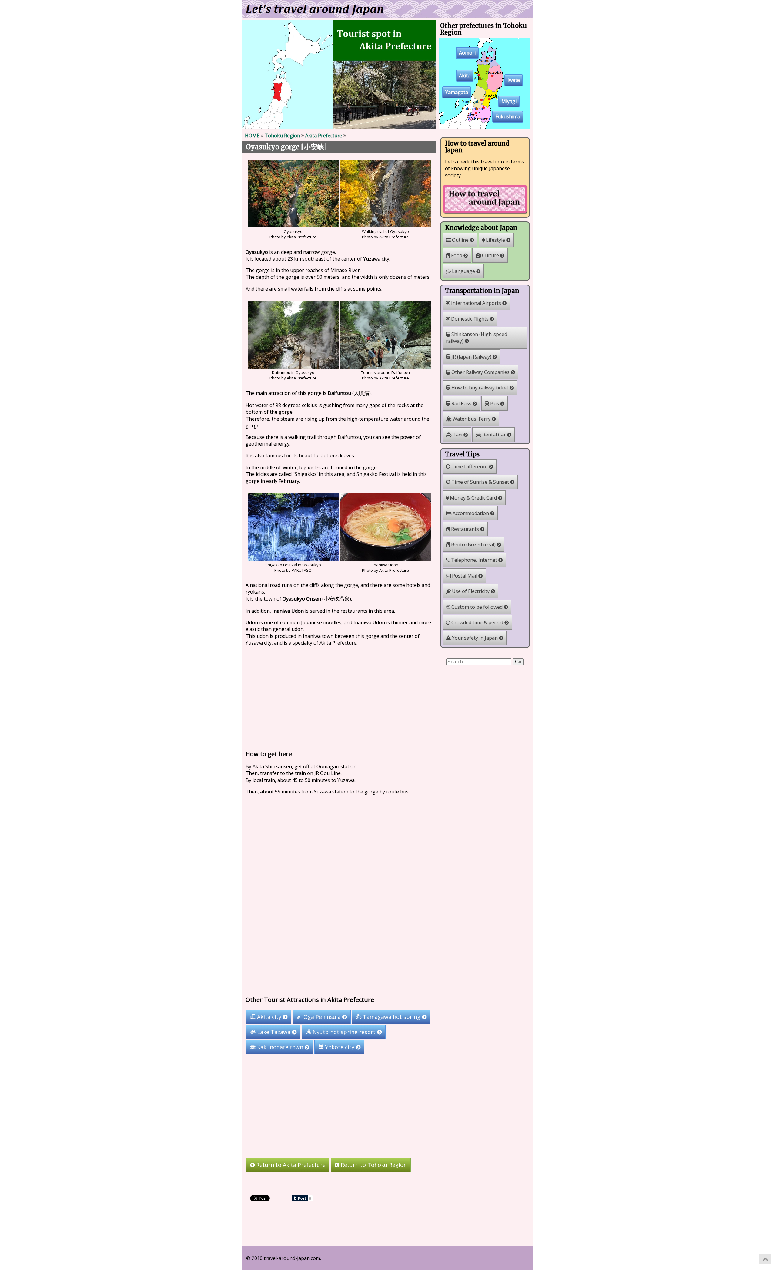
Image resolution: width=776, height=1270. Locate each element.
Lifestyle (495, 240)
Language (463, 271)
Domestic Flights (470, 318)
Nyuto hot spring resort (344, 1032)
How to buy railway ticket (480, 387)
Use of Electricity (471, 591)
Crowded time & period (477, 622)
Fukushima (507, 116)
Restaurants (465, 529)
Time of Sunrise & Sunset (480, 482)
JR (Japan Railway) (471, 356)
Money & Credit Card (473, 497)
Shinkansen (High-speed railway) (476, 337)
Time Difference (469, 466)
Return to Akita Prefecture (290, 1164)
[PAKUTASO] (293, 559)
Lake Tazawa (274, 1032)
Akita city (269, 1016)
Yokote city (340, 1047)
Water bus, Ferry (471, 419)
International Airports (476, 303)
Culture (490, 255)
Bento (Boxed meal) (473, 544)
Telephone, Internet (474, 560)
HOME (252, 135)
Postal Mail (464, 575)
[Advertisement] (339, 696)
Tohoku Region (282, 135)
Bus (494, 403)
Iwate (513, 80)
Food (456, 255)
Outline (460, 240)
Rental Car (494, 434)
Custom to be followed (477, 607)
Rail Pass (461, 403)
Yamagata (456, 92)
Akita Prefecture (323, 135)
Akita (464, 75)
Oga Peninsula (322, 1016)
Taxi (457, 434)
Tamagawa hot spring (391, 1016)
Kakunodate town (280, 1047)
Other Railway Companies (480, 372)
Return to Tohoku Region (373, 1164)
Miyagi (509, 101)
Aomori (467, 53)
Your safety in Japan (475, 638)
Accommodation (470, 513)
